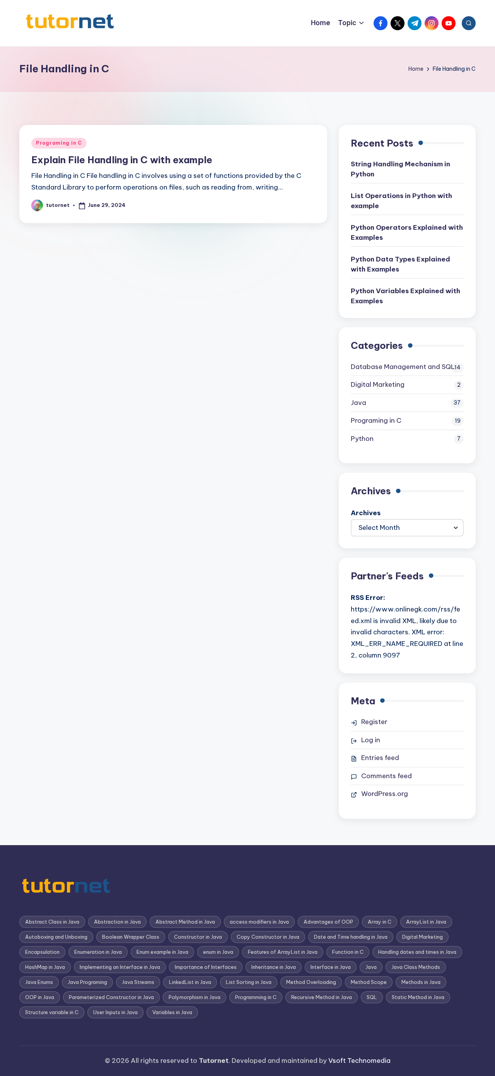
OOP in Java (39, 997)
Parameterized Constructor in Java (111, 997)
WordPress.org (384, 793)
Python (362, 438)
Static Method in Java (418, 997)
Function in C (348, 952)
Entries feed (380, 757)
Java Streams (138, 982)
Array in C (379, 922)
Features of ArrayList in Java (282, 952)
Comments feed (386, 776)
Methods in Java (420, 982)
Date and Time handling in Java (350, 937)
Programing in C (59, 143)
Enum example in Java (162, 952)
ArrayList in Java (426, 922)
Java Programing (87, 982)
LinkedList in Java (190, 982)
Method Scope (369, 982)
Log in (370, 740)
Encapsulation (42, 952)
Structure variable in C (52, 1012)
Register (374, 721)
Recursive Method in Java (321, 997)
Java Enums (39, 982)
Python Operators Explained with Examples (407, 232)
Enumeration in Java (98, 952)
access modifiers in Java (259, 922)
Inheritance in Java (273, 967)
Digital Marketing (378, 384)
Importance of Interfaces (206, 967)
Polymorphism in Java (194, 997)
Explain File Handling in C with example (121, 160)
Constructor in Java (198, 937)
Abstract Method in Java (185, 922)
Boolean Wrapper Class (130, 937)
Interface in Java (331, 967)
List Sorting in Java (248, 982)
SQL (372, 997)
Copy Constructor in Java (268, 937)
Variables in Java (172, 1012)
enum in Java (218, 952)
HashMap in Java (45, 967)
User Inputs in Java (115, 1012)
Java (358, 402)
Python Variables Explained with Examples (405, 296)
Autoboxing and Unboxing (56, 937)
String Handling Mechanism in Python (400, 169)
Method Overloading (311, 982)
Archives (366, 513)
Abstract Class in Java (52, 922)
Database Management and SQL (403, 366)
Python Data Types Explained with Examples (400, 264)
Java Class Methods (415, 967)
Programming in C (256, 997)
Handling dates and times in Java (417, 952)
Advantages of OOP (328, 922)
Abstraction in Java (117, 922)
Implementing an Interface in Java (120, 967)
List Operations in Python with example (401, 200)
